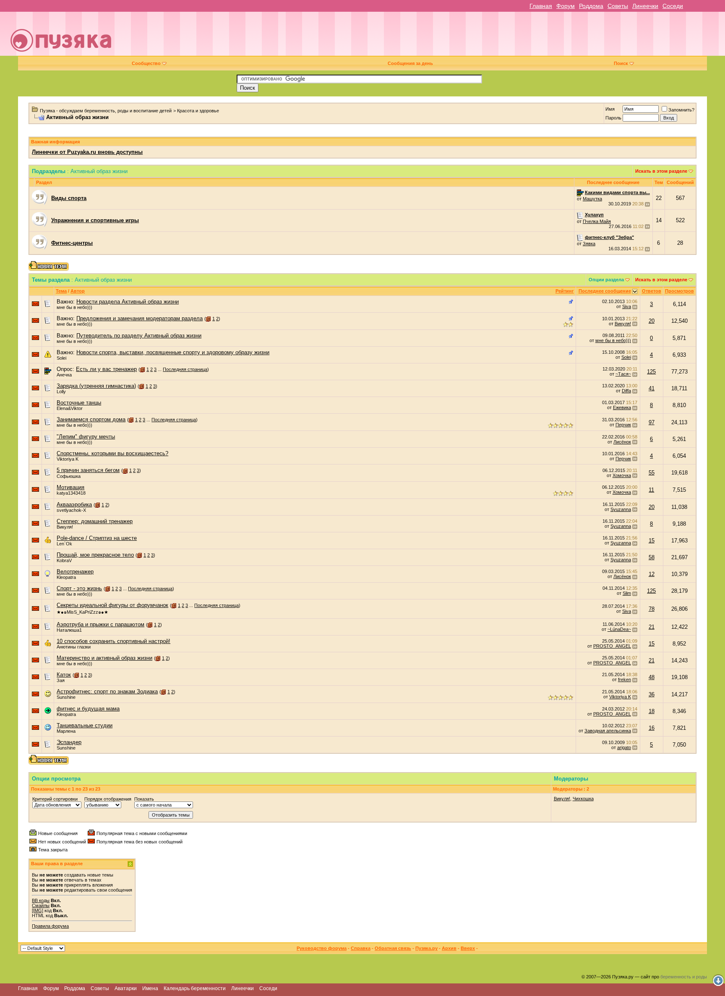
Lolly (61, 391)
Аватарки (126, 988)
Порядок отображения (107, 798)
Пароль (613, 117)
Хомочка (622, 475)
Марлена (66, 731)
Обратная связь (393, 948)
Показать (144, 798)
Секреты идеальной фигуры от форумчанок (112, 605)
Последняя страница (185, 369)
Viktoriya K (67, 459)
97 (652, 422)
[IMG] (37, 910)
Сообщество (146, 63)
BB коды (41, 900)
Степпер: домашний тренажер (95, 521)
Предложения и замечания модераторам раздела (139, 318)
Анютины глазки (74, 646)
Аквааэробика (74, 504)
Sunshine (66, 697)
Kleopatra (66, 577)
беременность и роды (683, 976)
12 (652, 574)
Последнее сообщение (605, 290)
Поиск (621, 63)
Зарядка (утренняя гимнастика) (96, 386)
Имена (150, 988)
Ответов (651, 290)
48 (652, 677)
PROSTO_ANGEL (612, 645)
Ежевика (622, 407)
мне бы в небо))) (74, 307)
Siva (626, 306)
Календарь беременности (195, 988)
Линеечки (645, 6)
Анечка (64, 374)
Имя (610, 109)
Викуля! (623, 323)
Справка (360, 948)
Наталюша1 (69, 630)
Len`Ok (64, 543)
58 (652, 557)
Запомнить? (681, 109)
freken (624, 679)
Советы (618, 6)
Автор (77, 290)
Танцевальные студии (84, 725)
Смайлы (41, 905)
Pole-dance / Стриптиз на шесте (97, 538)
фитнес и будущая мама (88, 709)
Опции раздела (606, 279)
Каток (64, 675)
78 (652, 609)
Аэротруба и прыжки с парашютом (100, 624)
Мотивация (70, 487)
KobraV (64, 560)
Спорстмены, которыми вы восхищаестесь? (112, 453)
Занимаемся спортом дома (91, 419)
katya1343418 (71, 492)
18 (652, 711)
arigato (624, 747)
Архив (449, 948)
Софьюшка (69, 476)
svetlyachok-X (71, 510)
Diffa (626, 390)
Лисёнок (622, 441)
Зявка (589, 243)
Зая (61, 680)
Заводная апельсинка (607, 730)
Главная (540, 6)
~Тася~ (623, 373)
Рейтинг (564, 290)
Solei (61, 358)
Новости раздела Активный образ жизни (127, 301)
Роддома (591, 6)
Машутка (592, 198)
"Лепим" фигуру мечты (86, 436)
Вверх (468, 948)
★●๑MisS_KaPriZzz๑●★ (82, 612)
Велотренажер (75, 571)
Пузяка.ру (426, 948)
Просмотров (679, 290)
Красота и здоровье (198, 110)
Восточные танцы (79, 402)
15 (652, 540)
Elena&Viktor (70, 408)
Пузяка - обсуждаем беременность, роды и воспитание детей (106, 110)
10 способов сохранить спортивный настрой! (113, 641)
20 (652, 321)
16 (652, 728)
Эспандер (69, 742)
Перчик (623, 424)
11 (651, 490)
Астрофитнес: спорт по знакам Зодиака (107, 691)
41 (652, 388)
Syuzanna (620, 509)
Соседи (672, 6)
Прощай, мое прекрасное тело (95, 555)
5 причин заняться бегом (88, 470)
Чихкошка (583, 798)
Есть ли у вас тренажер (106, 369)
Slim (627, 593)
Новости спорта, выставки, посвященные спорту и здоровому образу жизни (172, 352)
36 (652, 694)
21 (652, 627)
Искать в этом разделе (661, 171)
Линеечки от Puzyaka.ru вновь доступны (87, 152)
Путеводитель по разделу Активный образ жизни (138, 335)
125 (651, 371)
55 (652, 472)
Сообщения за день (410, 63)
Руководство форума (322, 948)
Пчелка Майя (597, 221)
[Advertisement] (421, 37)
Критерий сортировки (55, 798)
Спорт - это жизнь (79, 588)
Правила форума (50, 926)
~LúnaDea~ (619, 629)
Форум (565, 6)
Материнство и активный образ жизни (104, 658)
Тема (61, 290)
